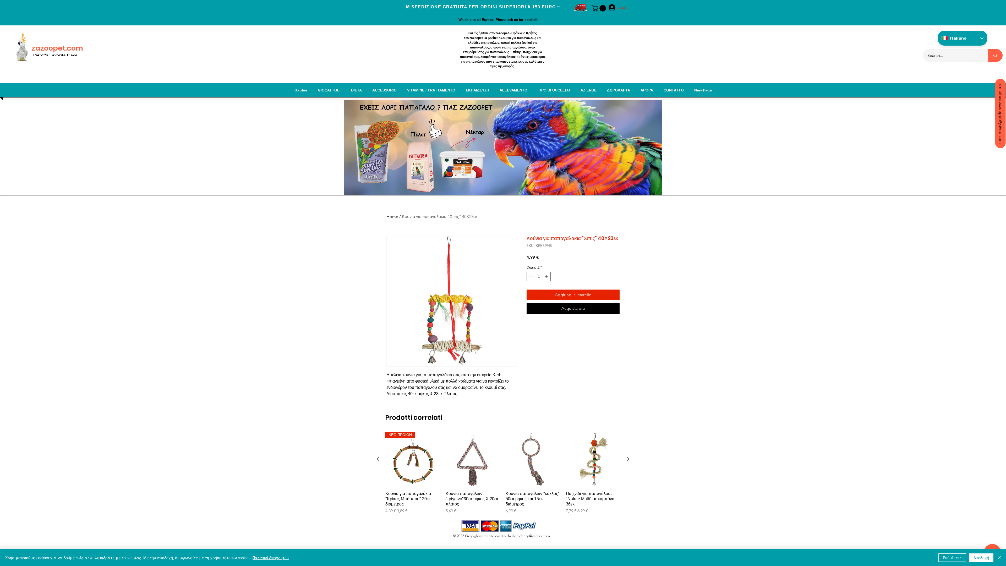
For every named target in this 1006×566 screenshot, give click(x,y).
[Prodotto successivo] (628, 459)
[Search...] (995, 55)
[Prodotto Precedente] (378, 459)
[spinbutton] (539, 276)
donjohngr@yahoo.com (531, 536)
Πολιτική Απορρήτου (271, 557)
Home (392, 216)
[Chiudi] (1000, 557)
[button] (600, 8)
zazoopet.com (57, 48)
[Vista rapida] (473, 459)
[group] (503, 473)
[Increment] (547, 276)
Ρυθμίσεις (952, 557)
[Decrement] (530, 276)
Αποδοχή (981, 557)
